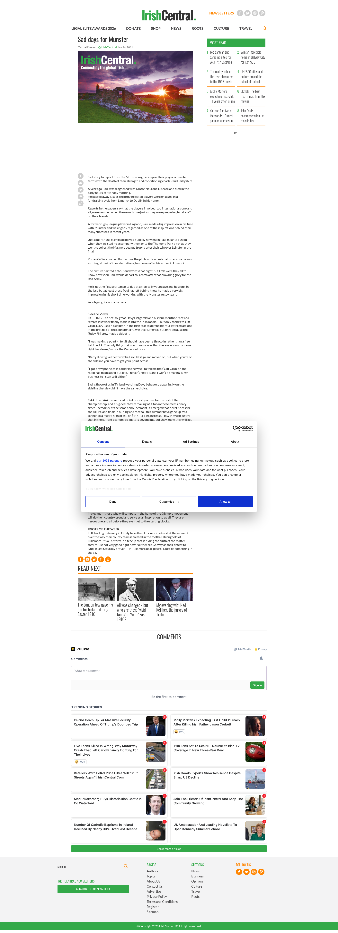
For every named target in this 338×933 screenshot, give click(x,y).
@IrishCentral (107, 47)
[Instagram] (255, 13)
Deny (112, 501)
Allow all (225, 501)
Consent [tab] (103, 441)
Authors (152, 871)
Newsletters (221, 13)
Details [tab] (147, 441)
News (195, 871)
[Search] (265, 28)
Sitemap (152, 912)
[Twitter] (247, 13)
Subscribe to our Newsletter (93, 889)
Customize (166, 501)
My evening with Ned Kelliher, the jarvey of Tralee (171, 610)
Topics (151, 876)
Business (197, 876)
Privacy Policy (157, 896)
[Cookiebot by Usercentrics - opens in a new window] (235, 428)
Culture (196, 886)
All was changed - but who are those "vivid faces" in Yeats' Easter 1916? (133, 612)
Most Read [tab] (218, 43)
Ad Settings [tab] (191, 441)
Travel (195, 891)
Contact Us (155, 886)
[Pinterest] (262, 13)
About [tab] (235, 441)
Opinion (197, 881)
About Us (153, 881)
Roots (195, 896)
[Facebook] (240, 13)
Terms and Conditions (162, 902)
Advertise (154, 891)
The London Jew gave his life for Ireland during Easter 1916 (95, 609)
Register (153, 907)
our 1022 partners (109, 460)
